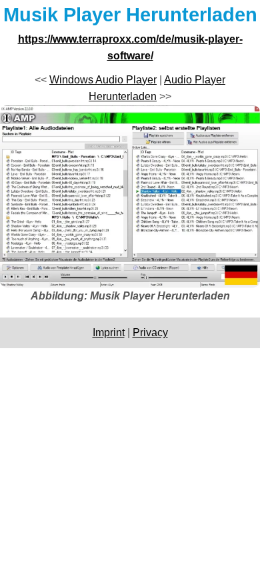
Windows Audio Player (103, 79)
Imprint (109, 332)
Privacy (150, 332)
